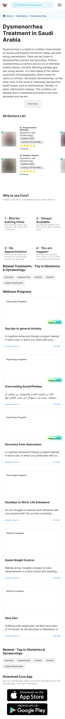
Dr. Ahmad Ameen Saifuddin (28, 128)
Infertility (38, 277)
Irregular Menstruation (14, 283)
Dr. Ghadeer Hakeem (29, 155)
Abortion (50, 277)
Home (9, 16)
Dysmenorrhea (38, 16)
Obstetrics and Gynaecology (27, 134)
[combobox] (18, 5)
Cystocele (9, 277)
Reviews (24, 149)
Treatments (22, 16)
